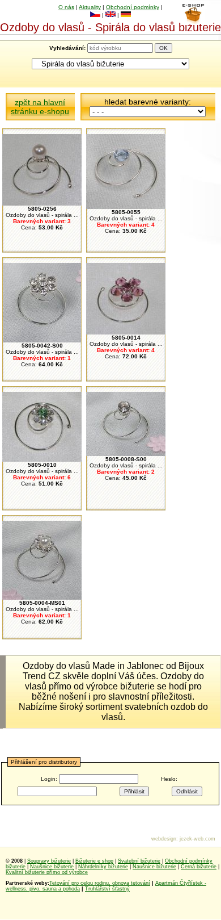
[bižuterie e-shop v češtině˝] (95, 15)
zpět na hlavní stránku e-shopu (40, 107)
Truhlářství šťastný (107, 889)
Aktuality (90, 7)
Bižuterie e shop (94, 861)
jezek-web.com (197, 839)
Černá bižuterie (198, 866)
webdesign (163, 839)
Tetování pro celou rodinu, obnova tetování (99, 883)
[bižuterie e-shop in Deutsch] (126, 15)
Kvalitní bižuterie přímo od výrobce (47, 872)
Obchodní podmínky (132, 7)
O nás (66, 7)
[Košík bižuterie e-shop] (193, 21)
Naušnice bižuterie (52, 866)
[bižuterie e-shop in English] (110, 15)
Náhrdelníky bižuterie (103, 866)
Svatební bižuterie (139, 861)
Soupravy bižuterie (49, 861)
